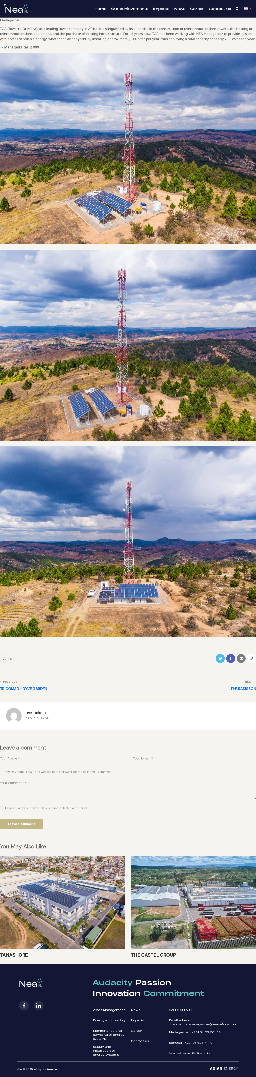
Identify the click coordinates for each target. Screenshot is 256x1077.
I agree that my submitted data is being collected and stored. (46, 808)
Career (197, 8)
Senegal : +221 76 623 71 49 (190, 1042)
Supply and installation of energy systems (106, 1050)
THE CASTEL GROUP (153, 955)
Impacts (161, 8)
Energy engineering (109, 1020)
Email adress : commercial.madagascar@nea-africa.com (203, 1022)
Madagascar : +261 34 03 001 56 (195, 1032)
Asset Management (109, 1010)
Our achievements (129, 8)
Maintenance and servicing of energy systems (108, 1035)
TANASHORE (14, 955)
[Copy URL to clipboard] (251, 658)
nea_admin (36, 712)
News (179, 8)
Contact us (220, 8)
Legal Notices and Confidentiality (189, 1053)
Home (100, 8)
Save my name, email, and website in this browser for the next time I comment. (58, 772)
